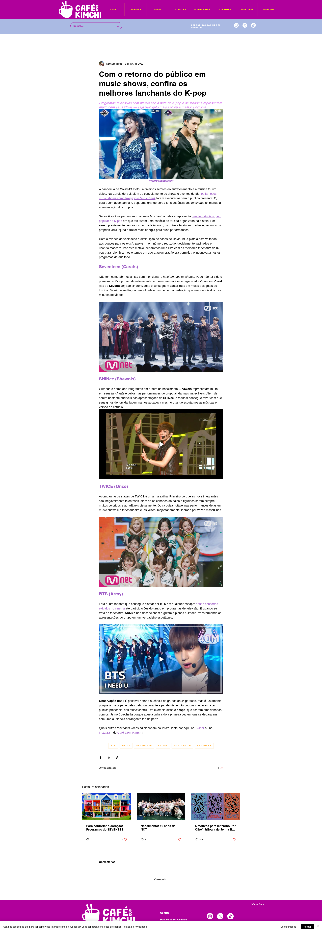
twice (126, 745)
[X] (245, 25)
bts (113, 745)
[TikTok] (253, 25)
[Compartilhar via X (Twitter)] (108, 757)
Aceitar (307, 926)
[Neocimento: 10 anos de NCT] (161, 806)
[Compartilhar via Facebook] (100, 757)
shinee (163, 745)
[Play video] (161, 336)
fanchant (204, 745)
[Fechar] (318, 926)
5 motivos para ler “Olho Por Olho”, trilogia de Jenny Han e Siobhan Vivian (215, 827)
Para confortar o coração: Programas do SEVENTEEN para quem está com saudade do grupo (106, 827)
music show (182, 745)
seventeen (144, 745)
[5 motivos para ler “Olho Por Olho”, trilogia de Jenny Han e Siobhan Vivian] (215, 806)
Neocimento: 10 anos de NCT (158, 827)
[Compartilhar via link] (117, 757)
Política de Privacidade (135, 926)
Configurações (288, 926)
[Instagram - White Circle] (236, 25)
